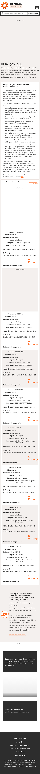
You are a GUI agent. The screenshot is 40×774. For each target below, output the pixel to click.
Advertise (20, 742)
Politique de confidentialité (19, 745)
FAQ (22, 177)
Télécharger (33, 262)
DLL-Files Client (20, 752)
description (33, 182)
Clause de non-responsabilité (20, 748)
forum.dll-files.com (17, 635)
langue (35, 183)
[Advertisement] (20, 42)
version (25, 182)
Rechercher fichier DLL (33, 13)
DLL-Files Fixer (20, 755)
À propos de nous (20, 738)
